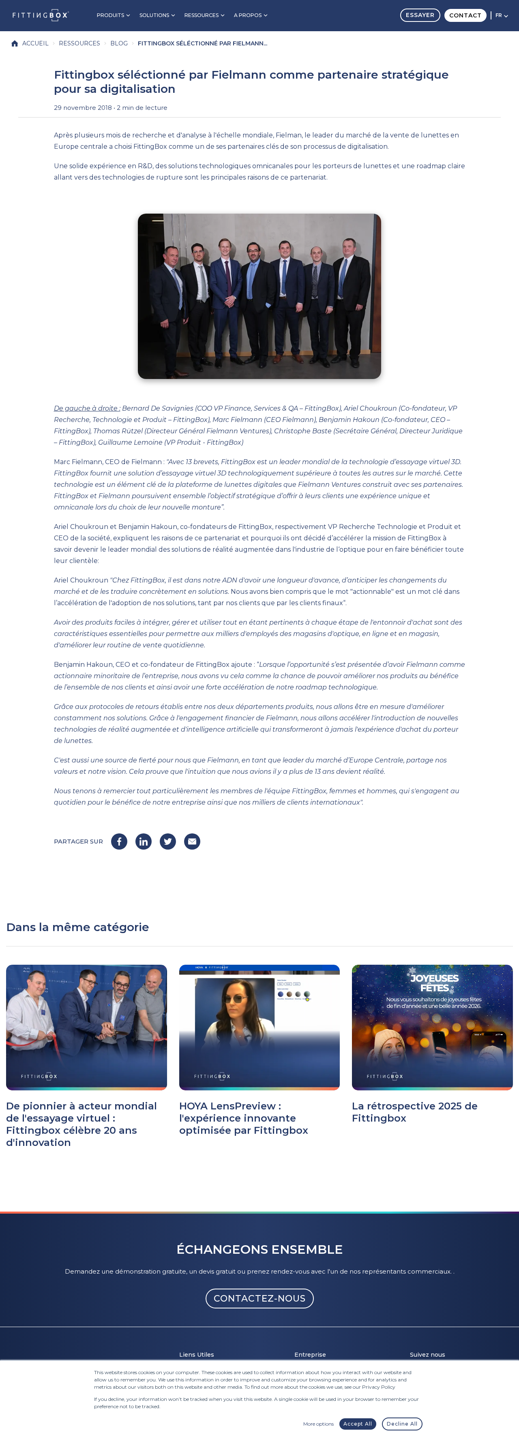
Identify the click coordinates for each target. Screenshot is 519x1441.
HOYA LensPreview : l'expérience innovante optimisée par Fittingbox (243, 1118)
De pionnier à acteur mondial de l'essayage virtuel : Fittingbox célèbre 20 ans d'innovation (81, 1124)
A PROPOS (248, 15)
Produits (110, 15)
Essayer (420, 15)
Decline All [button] (402, 1424)
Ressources (201, 15)
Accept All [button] (357, 1424)
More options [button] (318, 1424)
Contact (465, 15)
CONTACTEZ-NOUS (260, 1298)
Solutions (154, 15)
